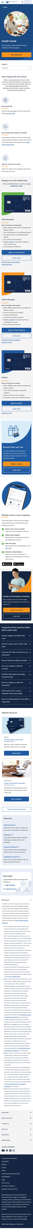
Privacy (4, 1167)
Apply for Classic (16, 403)
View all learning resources (16, 809)
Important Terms (7, 264)
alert (6, 548)
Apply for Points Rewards (16, 330)
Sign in (28, 2)
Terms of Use (5, 1183)
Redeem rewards (16, 464)
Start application (16, 55)
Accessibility (5, 1161)
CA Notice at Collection (8, 1186)
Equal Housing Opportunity (9, 1173)
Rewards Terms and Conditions (11, 262)
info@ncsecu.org (11, 889)
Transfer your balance (16, 610)
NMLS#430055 (6, 1177)
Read (16, 753)
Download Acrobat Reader (10, 1158)
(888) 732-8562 (10, 885)
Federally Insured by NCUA (10, 1189)
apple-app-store (7, 564)
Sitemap (4, 1164)
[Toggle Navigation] (3, 2)
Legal (3, 1180)
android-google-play (18, 564)
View (16, 799)
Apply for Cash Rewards (16, 252)
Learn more (16, 258)
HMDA (3, 1170)
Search (22, 2)
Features (5, 68)
